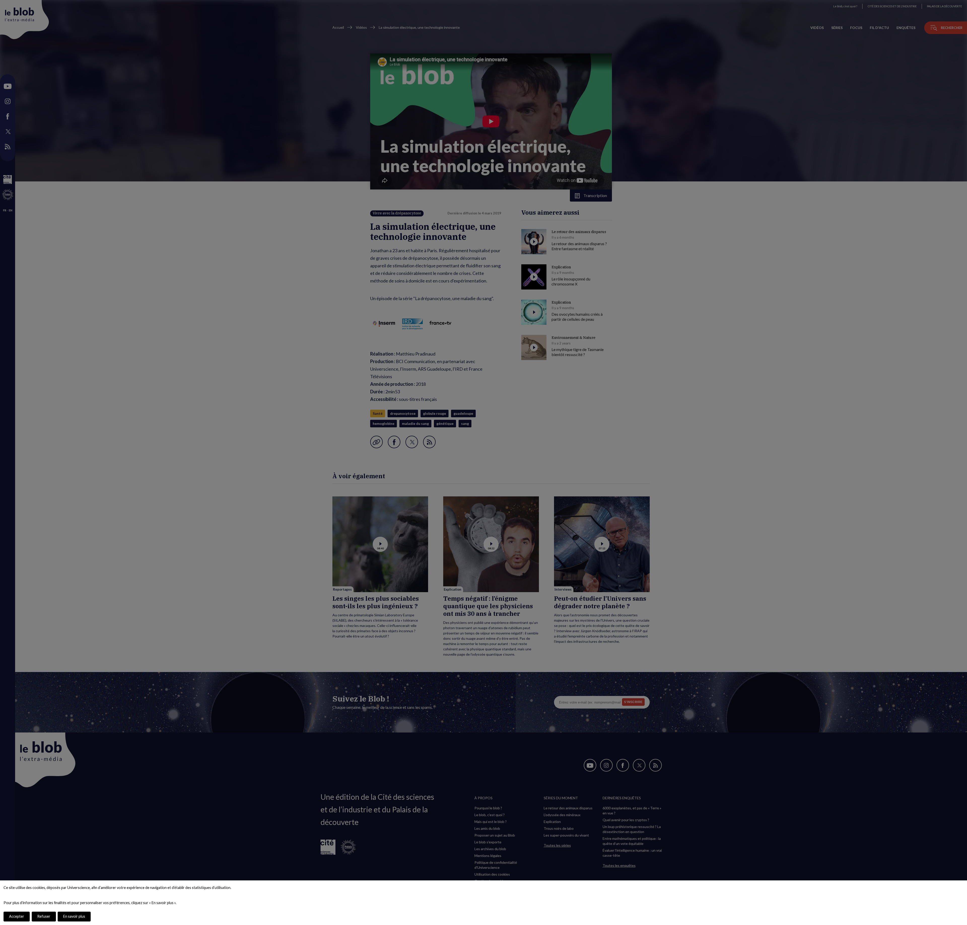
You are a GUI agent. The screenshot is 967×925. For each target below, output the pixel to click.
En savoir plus (74, 916)
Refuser (43, 916)
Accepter (16, 916)
